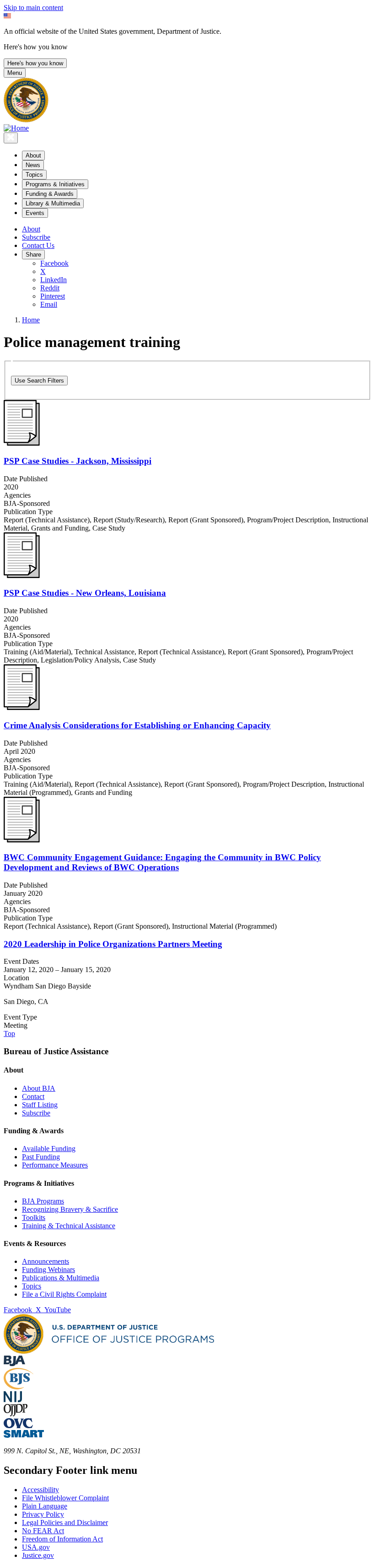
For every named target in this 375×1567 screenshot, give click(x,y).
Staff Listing (40, 1105)
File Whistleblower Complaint (65, 1498)
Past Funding (41, 1157)
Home (31, 320)
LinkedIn (53, 280)
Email (48, 304)
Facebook (54, 263)
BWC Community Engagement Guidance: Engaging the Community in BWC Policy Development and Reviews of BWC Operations (162, 862)
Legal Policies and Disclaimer (65, 1522)
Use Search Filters (39, 380)
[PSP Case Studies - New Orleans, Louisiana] (22, 575)
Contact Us (38, 245)
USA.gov (36, 1547)
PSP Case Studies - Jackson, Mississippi (77, 461)
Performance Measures (55, 1165)
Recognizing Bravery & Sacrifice (70, 1209)
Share (33, 254)
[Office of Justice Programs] (26, 120)
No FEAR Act (43, 1531)
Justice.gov (38, 1555)
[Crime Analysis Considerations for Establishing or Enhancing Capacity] (22, 707)
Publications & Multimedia (60, 1278)
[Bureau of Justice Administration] (14, 1363)
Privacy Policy (43, 1514)
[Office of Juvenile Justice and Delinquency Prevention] (15, 1414)
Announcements (45, 1261)
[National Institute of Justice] (13, 1400)
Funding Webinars (48, 1269)
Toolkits (33, 1217)
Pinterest (52, 296)
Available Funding (48, 1148)
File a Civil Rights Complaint (64, 1294)
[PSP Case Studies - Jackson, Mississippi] (22, 443)
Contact (33, 1096)
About (31, 229)
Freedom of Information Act (62, 1539)
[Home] (16, 128)
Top (9, 1033)
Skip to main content (33, 7)
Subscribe (36, 237)
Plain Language (44, 1506)
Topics (31, 1286)
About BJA (38, 1088)
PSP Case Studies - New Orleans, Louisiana (85, 593)
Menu (14, 72)
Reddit (49, 288)
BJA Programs (43, 1201)
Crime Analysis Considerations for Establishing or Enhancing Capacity (137, 725)
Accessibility (40, 1489)
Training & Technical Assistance (68, 1226)
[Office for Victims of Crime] (18, 1426)
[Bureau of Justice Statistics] (18, 1387)
